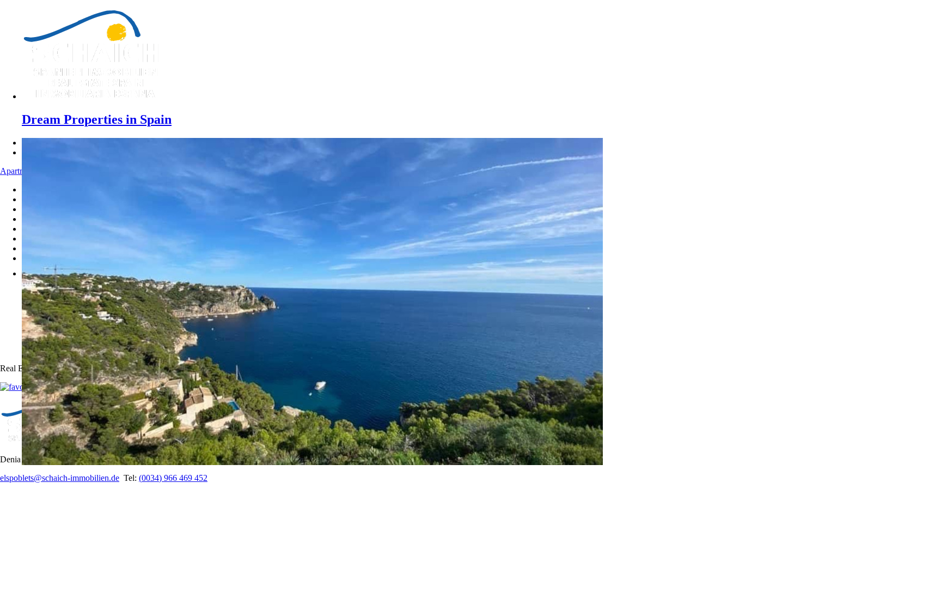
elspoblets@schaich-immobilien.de (59, 478)
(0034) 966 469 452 (173, 478)
